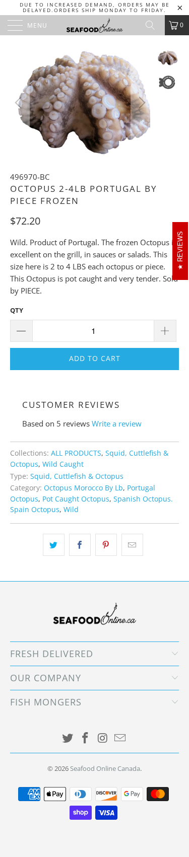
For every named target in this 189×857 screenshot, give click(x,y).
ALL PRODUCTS (76, 453)
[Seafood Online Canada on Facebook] (85, 738)
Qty (16, 310)
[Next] (141, 103)
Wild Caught (63, 464)
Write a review (117, 423)
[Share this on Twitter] (54, 545)
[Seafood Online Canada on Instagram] (102, 738)
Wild (71, 509)
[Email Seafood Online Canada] (120, 738)
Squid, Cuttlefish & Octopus (76, 476)
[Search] (154, 25)
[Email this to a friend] (132, 545)
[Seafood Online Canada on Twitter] (68, 738)
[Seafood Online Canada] (94, 25)
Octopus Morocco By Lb (83, 487)
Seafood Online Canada (105, 768)
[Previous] (20, 103)
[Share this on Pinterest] (106, 545)
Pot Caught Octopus (75, 499)
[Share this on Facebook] (80, 545)
